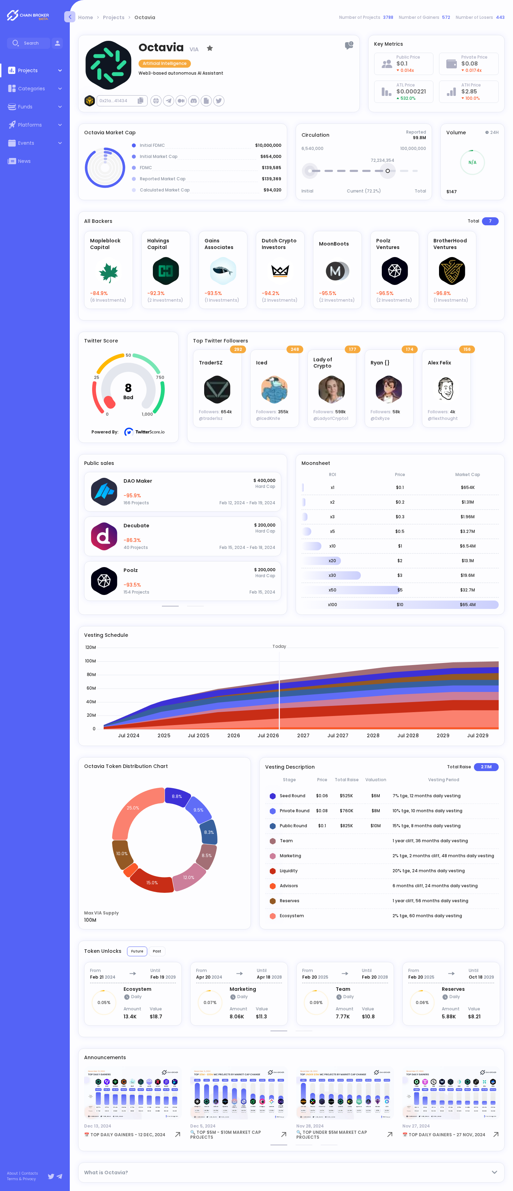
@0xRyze (380, 418)
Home (85, 17)
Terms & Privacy (21, 1179)
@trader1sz (211, 418)
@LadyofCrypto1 (330, 418)
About (12, 1173)
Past (157, 951)
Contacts (30, 1173)
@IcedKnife (268, 418)
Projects (114, 17)
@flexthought (443, 418)
